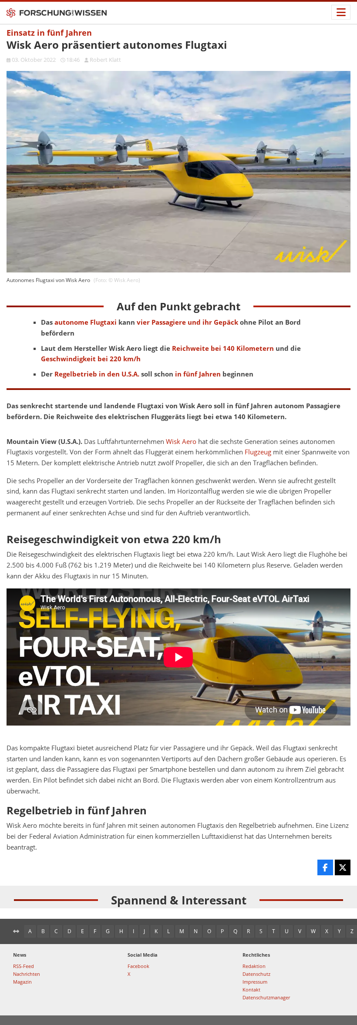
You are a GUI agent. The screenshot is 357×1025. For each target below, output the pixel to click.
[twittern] (342, 867)
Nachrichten (26, 974)
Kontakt (251, 989)
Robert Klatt (105, 60)
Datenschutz (256, 974)
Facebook (138, 966)
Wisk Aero (181, 441)
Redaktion (254, 966)
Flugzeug (258, 452)
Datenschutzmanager (266, 997)
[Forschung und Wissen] (57, 13)
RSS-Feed (23, 966)
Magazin (22, 981)
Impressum (254, 981)
